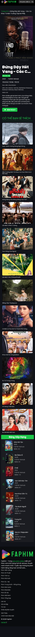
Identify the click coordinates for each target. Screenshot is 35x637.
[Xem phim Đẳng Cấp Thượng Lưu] (17, 290)
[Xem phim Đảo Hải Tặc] (9, 445)
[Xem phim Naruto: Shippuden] (10, 535)
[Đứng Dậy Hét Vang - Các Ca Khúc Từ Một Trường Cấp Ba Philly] (17, 40)
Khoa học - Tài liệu (8, 82)
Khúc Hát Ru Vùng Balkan (10, 355)
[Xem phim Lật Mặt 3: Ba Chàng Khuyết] (17, 264)
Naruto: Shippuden (21, 532)
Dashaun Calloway (8, 90)
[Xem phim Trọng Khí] (9, 523)
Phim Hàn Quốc (6, 587)
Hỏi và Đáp (4, 604)
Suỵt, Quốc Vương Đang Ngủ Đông (13, 146)
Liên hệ (3, 601)
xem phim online (18, 561)
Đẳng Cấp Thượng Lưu (9, 303)
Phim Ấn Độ (5, 593)
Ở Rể (16, 468)
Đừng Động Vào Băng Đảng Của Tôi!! (14, 199)
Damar (11, 88)
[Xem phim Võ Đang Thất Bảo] (17, 394)
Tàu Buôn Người (20, 506)
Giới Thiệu (4, 613)
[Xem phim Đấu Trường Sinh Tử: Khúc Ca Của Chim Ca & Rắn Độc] (17, 159)
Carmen (16, 88)
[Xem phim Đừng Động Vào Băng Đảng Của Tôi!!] (17, 187)
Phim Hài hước (5, 578)
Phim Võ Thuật (6, 573)
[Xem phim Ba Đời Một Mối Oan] (17, 420)
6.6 (7, 92)
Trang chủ (5, 11)
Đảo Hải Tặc (18, 442)
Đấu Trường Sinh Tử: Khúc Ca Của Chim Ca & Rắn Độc (16, 173)
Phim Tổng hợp (6, 598)
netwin (3, 622)
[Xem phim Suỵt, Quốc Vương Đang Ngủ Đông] (17, 134)
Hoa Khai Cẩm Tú (21, 494)
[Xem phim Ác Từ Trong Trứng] (17, 368)
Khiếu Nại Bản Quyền (7, 610)
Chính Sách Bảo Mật (7, 616)
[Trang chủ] (10, 2)
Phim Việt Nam (6, 595)
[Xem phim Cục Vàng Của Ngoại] (17, 239)
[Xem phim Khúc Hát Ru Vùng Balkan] (17, 342)
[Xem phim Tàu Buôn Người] (9, 510)
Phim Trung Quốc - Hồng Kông (11, 584)
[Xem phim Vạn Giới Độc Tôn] (9, 484)
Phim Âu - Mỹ (6, 76)
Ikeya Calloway (19, 90)
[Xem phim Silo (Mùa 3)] (9, 458)
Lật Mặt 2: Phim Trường (9, 225)
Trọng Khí (17, 519)
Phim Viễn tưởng (6, 570)
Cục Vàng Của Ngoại (9, 251)
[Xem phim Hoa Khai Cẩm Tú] (9, 497)
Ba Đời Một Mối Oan (8, 432)
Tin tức (3, 607)
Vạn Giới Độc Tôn (21, 481)
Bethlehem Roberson (25, 88)
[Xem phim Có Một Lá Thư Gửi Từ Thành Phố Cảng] (17, 316)
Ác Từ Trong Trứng (8, 380)
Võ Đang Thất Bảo (8, 406)
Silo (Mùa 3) (19, 455)
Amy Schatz (12, 85)
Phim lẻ (17, 82)
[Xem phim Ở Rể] (9, 471)
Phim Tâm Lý (5, 576)
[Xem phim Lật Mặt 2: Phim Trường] (17, 213)
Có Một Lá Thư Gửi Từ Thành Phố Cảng (14, 329)
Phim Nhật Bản (5, 590)
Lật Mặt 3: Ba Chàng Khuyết (11, 277)
